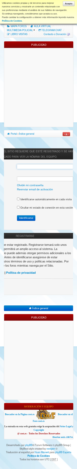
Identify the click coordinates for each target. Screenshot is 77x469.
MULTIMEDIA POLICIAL (20, 30)
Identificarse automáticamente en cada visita (46, 199)
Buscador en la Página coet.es (20, 414)
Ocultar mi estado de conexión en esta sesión (46, 207)
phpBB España (63, 452)
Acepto (68, 3)
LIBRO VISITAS (18, 34)
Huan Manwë (42, 452)
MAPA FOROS (18, 26)
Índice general (26, 133)
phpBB (28, 445)
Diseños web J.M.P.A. (63, 437)
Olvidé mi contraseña (30, 185)
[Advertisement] (38, 86)
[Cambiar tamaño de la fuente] (66, 134)
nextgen (50, 448)
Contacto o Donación (55, 34)
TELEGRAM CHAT (51, 30)
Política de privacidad (21, 272)
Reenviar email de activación (35, 189)
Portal (13, 133)
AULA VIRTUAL (42, 26)
